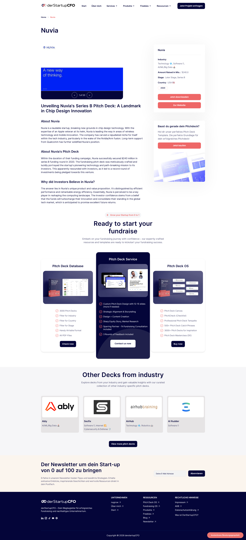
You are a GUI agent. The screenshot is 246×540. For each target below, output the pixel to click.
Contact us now (123, 343)
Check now (68, 343)
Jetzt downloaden (179, 96)
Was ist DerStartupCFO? (186, 515)
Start (84, 6)
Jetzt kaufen (179, 145)
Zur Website (179, 105)
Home (43, 17)
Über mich (96, 6)
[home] (58, 6)
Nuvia (52, 17)
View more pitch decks (123, 443)
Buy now (178, 343)
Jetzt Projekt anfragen (191, 5)
